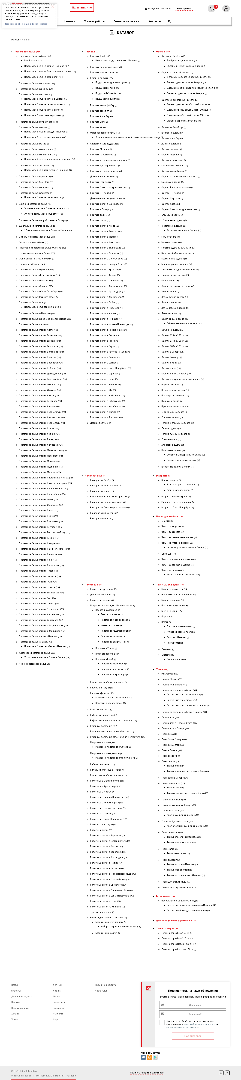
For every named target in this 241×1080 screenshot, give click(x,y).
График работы (184, 8)
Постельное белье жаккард (34, 127)
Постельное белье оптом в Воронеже (41, 362)
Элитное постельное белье (35, 203)
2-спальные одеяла (173, 225)
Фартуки (167, 616)
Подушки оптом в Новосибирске (108, 329)
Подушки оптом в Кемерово (106, 280)
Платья (14, 984)
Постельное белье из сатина (35, 94)
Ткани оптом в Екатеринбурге (179, 722)
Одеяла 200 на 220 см (174, 346)
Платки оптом (175, 642)
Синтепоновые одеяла (174, 165)
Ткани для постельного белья (179, 690)
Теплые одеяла (171, 428)
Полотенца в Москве (102, 791)
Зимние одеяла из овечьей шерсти (186, 82)
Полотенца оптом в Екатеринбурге (110, 840)
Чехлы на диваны (173, 570)
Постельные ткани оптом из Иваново (188, 705)
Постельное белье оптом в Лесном (39, 433)
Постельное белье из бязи (35, 56)
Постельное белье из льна (34, 143)
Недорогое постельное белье (37, 253)
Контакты (155, 21)
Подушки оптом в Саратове (106, 373)
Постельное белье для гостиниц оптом (188, 910)
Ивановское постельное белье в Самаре (42, 247)
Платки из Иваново (178, 637)
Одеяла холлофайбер (174, 171)
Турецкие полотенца (102, 912)
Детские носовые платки (181, 626)
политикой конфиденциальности (200, 1024)
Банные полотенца (112, 614)
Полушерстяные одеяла (175, 395)
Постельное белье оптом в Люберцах (41, 444)
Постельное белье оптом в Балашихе (40, 335)
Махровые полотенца (102, 742)
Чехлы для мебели (169, 516)
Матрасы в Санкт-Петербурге (177, 507)
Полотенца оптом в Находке (107, 868)
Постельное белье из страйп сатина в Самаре (43, 220)
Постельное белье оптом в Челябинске (41, 614)
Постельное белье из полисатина (38, 154)
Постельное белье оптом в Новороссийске (43, 488)
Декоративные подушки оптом (107, 198)
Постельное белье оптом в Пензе (38, 510)
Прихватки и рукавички (174, 605)
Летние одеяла (171, 313)
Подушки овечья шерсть (104, 72)
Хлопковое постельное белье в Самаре (47, 657)
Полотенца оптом (101, 830)
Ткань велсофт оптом (179, 869)
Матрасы (163, 475)
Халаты (15, 1013)
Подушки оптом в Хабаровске (107, 395)
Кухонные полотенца (103, 725)
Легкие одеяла (171, 302)
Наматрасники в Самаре (104, 512)
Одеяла (163, 51)
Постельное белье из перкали (36, 88)
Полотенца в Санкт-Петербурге (108, 819)
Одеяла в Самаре (172, 351)
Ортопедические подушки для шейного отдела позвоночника (129, 137)
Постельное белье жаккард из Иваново (46, 131)
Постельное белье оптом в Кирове (39, 406)
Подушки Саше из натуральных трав (110, 187)
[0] (211, 8)
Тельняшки (59, 1002)
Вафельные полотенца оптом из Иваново (113, 720)
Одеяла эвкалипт (171, 149)
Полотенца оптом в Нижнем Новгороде (113, 873)
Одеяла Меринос (171, 154)
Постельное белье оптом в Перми (38, 515)
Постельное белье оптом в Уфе (37, 598)
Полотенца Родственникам (116, 630)
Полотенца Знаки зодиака (116, 619)
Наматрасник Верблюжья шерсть (108, 502)
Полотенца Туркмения (103, 589)
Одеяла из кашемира (173, 160)
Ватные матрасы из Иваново (183, 484)
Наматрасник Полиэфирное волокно (110, 507)
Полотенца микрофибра (114, 674)
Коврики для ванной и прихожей (108, 917)
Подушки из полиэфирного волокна (110, 160)
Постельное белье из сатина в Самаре (45, 98)
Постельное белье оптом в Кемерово (40, 401)
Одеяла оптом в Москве (176, 373)
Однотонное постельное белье (37, 258)
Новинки (69, 21)
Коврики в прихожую (107, 932)
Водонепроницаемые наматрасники (110, 496)
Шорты (56, 1019)
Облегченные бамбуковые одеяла (186, 65)
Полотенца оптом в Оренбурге (108, 884)
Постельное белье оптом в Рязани (39, 537)
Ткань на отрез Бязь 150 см (176, 932)
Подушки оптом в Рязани (105, 357)
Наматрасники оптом (102, 518)
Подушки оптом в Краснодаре (107, 291)
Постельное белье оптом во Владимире (42, 630)
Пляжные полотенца (107, 653)
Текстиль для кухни (170, 584)
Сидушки (167, 520)
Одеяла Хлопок (170, 203)
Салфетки (167, 649)
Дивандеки (168, 553)
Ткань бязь (169, 733)
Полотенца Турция (106, 648)
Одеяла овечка (171, 362)
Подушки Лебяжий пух (108, 93)
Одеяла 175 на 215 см (174, 340)
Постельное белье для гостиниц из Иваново (191, 905)
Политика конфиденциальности (147, 1072)
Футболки (58, 1013)
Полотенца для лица (113, 636)
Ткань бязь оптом (172, 744)
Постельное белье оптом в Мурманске (41, 466)
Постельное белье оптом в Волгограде (41, 351)
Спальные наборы (172, 214)
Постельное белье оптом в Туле (38, 581)
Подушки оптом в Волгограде (107, 247)
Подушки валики (100, 214)
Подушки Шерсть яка (102, 182)
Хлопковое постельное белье (37, 652)
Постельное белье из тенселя (35, 192)
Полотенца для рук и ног (115, 641)
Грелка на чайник (171, 611)
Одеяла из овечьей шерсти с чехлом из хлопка (192, 87)
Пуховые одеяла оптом (175, 406)
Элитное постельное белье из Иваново (46, 208)
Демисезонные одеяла (175, 275)
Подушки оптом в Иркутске (106, 269)
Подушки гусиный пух (107, 98)
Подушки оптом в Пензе (104, 340)
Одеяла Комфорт (171, 357)
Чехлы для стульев (172, 526)
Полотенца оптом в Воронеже (108, 835)
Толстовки (58, 1008)
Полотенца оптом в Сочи (105, 901)
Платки (166, 621)
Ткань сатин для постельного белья (188, 793)
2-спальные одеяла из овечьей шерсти (189, 76)
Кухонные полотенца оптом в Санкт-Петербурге (117, 736)
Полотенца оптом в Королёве (108, 851)
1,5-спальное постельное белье (37, 225)
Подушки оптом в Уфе (103, 390)
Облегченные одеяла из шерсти (185, 323)
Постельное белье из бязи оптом (43, 76)
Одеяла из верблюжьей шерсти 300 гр (188, 115)
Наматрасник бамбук (102, 480)
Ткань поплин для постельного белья (188, 771)
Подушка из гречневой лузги (106, 171)
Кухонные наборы (172, 600)
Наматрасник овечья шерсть (106, 485)
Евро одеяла (170, 280)
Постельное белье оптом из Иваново (40, 636)
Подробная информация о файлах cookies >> (27, 23)
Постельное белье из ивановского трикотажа (45, 318)
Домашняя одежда (21, 996)
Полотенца (94, 584)
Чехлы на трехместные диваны (179, 537)
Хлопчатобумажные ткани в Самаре (188, 825)
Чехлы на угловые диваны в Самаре (187, 547)
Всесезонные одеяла (174, 258)
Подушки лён (98, 127)
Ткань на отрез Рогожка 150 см (178, 949)
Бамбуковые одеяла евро (182, 60)
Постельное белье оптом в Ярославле (41, 620)
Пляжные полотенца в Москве (107, 769)
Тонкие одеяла (171, 439)
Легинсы (57, 984)
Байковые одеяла (172, 182)
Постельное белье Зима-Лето (36, 182)
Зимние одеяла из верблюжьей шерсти (188, 104)
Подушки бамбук (100, 56)
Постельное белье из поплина (37, 83)
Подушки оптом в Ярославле (106, 417)
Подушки (92, 51)
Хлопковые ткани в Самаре (183, 814)
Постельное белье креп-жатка (36, 165)
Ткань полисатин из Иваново (184, 836)
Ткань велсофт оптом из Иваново (186, 875)
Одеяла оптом (171, 368)
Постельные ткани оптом (182, 700)
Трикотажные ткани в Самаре (179, 805)
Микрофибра (170, 673)
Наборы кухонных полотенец (178, 594)
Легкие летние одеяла (174, 296)
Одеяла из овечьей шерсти (177, 72)
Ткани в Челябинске (174, 684)
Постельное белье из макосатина (37, 149)
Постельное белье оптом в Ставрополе (41, 565)
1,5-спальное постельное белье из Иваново (49, 230)
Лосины (57, 990)
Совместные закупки (126, 21)
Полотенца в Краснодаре (105, 786)
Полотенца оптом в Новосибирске (110, 879)
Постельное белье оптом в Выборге (40, 368)
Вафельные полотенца (103, 715)
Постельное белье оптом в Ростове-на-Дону (44, 532)
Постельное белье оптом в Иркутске (40, 390)
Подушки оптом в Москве (105, 313)
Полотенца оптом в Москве (106, 862)
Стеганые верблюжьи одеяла (184, 120)
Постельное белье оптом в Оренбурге (41, 505)
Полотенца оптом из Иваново (107, 906)
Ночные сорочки (20, 1008)
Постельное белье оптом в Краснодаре (42, 417)
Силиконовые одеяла (174, 411)
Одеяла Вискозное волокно (177, 187)
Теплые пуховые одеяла (175, 433)
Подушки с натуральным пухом (112, 82)
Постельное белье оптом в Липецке (40, 439)
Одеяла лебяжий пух (173, 127)
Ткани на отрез (167, 928)
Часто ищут (101, 990)
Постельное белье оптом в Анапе (38, 329)
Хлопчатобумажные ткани (177, 821)
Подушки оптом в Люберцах (106, 307)
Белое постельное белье (33, 242)
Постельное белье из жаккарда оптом (45, 137)
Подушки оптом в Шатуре (105, 411)
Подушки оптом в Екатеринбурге (109, 264)
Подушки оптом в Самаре (105, 362)
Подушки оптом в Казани (105, 275)
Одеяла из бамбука (173, 56)
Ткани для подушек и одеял (178, 887)
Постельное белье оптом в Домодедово (42, 373)
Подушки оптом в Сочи (104, 379)
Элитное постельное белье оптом (43, 213)
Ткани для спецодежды (175, 881)
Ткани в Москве (171, 679)
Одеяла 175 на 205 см (174, 335)
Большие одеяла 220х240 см (178, 247)
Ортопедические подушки (105, 132)
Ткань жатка (169, 848)
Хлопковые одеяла (172, 444)
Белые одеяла (170, 236)
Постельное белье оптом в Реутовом (40, 526)
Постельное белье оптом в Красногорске (42, 411)
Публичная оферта (105, 984)
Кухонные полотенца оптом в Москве (112, 731)
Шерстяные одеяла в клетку (177, 466)
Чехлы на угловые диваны (177, 542)
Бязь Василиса (33, 60)
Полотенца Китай (105, 659)
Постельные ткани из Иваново (185, 694)
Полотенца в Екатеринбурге (107, 780)
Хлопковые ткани (172, 810)
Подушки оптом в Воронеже (106, 253)
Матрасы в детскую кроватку (177, 502)
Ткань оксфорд (170, 755)
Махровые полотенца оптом (106, 753)
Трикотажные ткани (173, 799)
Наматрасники (95, 475)
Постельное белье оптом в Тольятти (40, 576)
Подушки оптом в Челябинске (107, 406)
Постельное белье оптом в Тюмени (39, 587)
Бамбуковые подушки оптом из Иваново (117, 60)
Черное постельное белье (34, 663)
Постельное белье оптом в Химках (39, 603)
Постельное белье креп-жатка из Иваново (48, 169)
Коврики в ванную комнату (110, 922)
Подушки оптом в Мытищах (106, 318)
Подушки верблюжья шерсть (106, 67)
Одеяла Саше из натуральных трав (180, 209)
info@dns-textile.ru (159, 8)
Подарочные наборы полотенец (108, 682)
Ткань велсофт (170, 859)
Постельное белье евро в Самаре (43, 306)
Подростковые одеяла (175, 390)
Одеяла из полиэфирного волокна (180, 176)
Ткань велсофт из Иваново (182, 864)
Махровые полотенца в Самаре (113, 746)
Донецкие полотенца (102, 594)
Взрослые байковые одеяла (177, 253)
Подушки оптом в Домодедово (108, 258)
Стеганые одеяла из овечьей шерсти (187, 93)
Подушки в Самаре (101, 209)
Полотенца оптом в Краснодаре (109, 857)
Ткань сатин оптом (173, 783)
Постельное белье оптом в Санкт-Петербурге (44, 548)
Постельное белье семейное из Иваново (47, 646)
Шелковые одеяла (172, 132)
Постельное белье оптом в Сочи (38, 559)
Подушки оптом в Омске (104, 335)
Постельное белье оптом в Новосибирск (42, 494)
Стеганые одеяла (172, 417)
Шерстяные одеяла (173, 450)
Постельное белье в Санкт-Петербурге (41, 291)
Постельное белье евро (32, 302)
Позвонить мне (82, 7)
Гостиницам (165, 896)
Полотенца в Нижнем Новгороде (109, 797)
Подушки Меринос (101, 149)
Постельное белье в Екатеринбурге (39, 275)
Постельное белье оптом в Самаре (39, 543)
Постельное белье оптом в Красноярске (42, 422)
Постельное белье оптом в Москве (39, 461)
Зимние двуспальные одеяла (177, 286)
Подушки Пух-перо (107, 87)
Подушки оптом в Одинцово (106, 203)
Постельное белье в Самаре (36, 286)
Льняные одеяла (171, 143)
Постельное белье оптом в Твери (38, 570)
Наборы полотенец (102, 764)
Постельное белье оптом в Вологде (40, 357)
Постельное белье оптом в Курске (39, 428)
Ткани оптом (170, 717)
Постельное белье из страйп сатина (38, 121)
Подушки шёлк (99, 121)
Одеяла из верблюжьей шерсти (179, 99)
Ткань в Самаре (171, 750)
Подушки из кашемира (103, 154)
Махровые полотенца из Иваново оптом (112, 605)
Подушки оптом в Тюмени (105, 384)
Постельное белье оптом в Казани (39, 395)
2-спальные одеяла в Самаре (184, 230)
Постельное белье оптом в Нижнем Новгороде (45, 483)
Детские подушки (100, 422)
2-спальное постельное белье (37, 236)
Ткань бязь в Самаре (174, 739)
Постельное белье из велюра (36, 187)
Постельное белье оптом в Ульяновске (41, 592)
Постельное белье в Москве (36, 280)
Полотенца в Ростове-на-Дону (108, 808)
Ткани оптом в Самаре (175, 728)
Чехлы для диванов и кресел (179, 559)
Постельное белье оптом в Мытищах (40, 472)
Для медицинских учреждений (176, 920)
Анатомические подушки (104, 143)
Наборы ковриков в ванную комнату (121, 926)
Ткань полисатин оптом (181, 842)
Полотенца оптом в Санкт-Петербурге (112, 895)
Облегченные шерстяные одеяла (186, 454)
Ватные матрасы (171, 480)
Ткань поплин (170, 761)
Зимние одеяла (170, 291)
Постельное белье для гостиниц (179, 900)
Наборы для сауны (101, 687)
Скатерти (167, 654)
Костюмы (16, 990)
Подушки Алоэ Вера (101, 116)
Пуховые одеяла (171, 401)
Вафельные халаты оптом (110, 703)
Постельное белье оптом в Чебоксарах (41, 609)
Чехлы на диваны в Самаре (183, 574)
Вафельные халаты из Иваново (113, 697)
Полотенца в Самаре (103, 813)
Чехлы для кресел (172, 531)
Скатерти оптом (176, 659)
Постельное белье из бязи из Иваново (46, 65)
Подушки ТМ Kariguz (102, 192)
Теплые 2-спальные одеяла (177, 422)
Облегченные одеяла (174, 318)
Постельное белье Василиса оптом (38, 296)
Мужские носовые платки (181, 631)
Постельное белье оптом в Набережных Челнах (46, 477)
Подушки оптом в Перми (104, 346)
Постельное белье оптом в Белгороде (41, 346)
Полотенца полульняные (115, 669)
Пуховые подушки (101, 77)
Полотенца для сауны (103, 824)
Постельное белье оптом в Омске (38, 499)
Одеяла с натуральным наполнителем (182, 379)
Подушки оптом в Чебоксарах (107, 401)
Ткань (162, 669)
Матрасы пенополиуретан (176, 496)
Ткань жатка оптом (178, 853)
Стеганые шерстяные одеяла (183, 460)
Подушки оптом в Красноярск (107, 296)
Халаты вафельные (102, 693)
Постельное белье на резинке (36, 176)
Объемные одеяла (172, 329)
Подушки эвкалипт (101, 110)
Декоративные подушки (104, 176)
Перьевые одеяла (172, 384)
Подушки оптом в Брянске (105, 242)
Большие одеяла (171, 242)
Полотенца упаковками (114, 663)
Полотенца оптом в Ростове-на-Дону (112, 890)
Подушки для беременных (105, 165)
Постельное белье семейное (35, 641)
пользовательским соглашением (182, 1027)
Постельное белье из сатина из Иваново (47, 104)
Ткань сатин (175, 787)
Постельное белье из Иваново (37, 313)
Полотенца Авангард (107, 609)
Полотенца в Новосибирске (106, 802)
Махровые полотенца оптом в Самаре (116, 757)
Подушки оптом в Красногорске (108, 286)
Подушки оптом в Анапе (104, 225)
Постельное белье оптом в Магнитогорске (43, 450)
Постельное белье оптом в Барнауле (40, 340)
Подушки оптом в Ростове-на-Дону (110, 351)
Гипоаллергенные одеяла (176, 264)
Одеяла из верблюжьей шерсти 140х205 (189, 109)
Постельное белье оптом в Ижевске (40, 384)
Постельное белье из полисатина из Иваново (49, 159)
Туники (14, 1019)
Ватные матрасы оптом (180, 490)
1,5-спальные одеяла (174, 220)
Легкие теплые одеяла (175, 307)
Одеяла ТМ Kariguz (172, 192)
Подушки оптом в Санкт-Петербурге (110, 368)
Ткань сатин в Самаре (174, 777)
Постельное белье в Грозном (36, 269)
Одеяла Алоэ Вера (172, 138)
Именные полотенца (113, 625)
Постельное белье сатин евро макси (44, 115)
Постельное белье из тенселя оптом (44, 197)
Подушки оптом (100, 220)
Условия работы (94, 21)
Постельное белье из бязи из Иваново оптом (50, 71)
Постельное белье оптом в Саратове (40, 554)
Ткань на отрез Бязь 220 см (177, 938)
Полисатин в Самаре (32, 264)
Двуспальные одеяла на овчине (180, 269)
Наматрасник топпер (102, 491)
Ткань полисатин (172, 832)
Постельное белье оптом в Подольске (41, 521)
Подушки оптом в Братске (105, 236)
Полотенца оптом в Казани (106, 846)
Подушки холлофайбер (103, 105)
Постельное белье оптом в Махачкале (41, 455)
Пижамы (15, 1002)
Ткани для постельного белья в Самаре (184, 712)
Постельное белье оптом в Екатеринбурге (43, 379)
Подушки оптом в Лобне (104, 302)
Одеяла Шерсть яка (172, 198)
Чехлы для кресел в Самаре (177, 564)
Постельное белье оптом (34, 324)
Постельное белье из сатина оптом (43, 109)
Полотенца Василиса (102, 600)
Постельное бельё (27, 51)
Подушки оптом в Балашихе (106, 231)
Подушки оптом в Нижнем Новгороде (111, 324)
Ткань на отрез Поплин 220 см (178, 943)
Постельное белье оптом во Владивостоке (43, 625)
